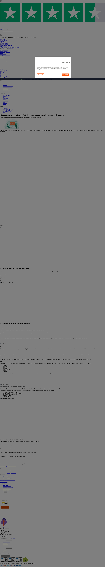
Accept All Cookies (65, 74)
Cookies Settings (40, 74)
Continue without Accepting (66, 62)
